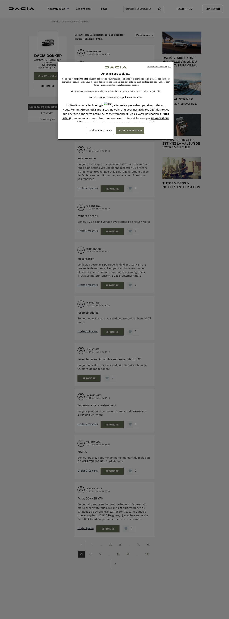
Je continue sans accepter (159, 66)
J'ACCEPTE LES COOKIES (130, 130)
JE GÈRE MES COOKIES (100, 130)
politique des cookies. (132, 97)
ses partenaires (81, 78)
